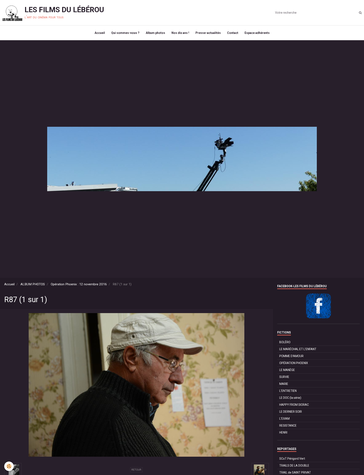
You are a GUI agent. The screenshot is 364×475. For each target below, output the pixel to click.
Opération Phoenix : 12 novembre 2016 (79, 284)
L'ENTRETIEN (288, 390)
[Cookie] (9, 466)
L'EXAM (284, 418)
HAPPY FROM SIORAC (294, 404)
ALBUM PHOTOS (32, 284)
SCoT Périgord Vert (292, 458)
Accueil (100, 33)
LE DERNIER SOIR (290, 411)
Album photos (155, 33)
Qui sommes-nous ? (125, 33)
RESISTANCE (288, 425)
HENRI (283, 432)
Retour (136, 469)
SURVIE (284, 377)
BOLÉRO (284, 342)
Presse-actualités (208, 33)
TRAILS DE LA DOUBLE (294, 465)
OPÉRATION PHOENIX (293, 363)
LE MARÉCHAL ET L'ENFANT (297, 349)
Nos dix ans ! (180, 33)
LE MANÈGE (287, 370)
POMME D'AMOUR (291, 356)
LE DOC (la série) (290, 397)
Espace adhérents (257, 33)
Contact (232, 33)
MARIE (283, 384)
